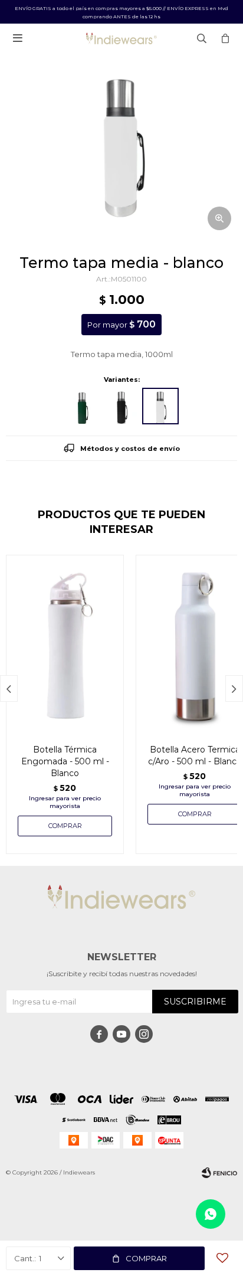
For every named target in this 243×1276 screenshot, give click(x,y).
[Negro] (121, 406)
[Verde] (82, 406)
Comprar (146, 1258)
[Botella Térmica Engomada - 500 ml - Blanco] (65, 643)
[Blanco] (160, 406)
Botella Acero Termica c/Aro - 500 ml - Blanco (195, 755)
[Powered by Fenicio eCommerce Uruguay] (219, 1173)
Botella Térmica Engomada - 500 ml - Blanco (65, 761)
